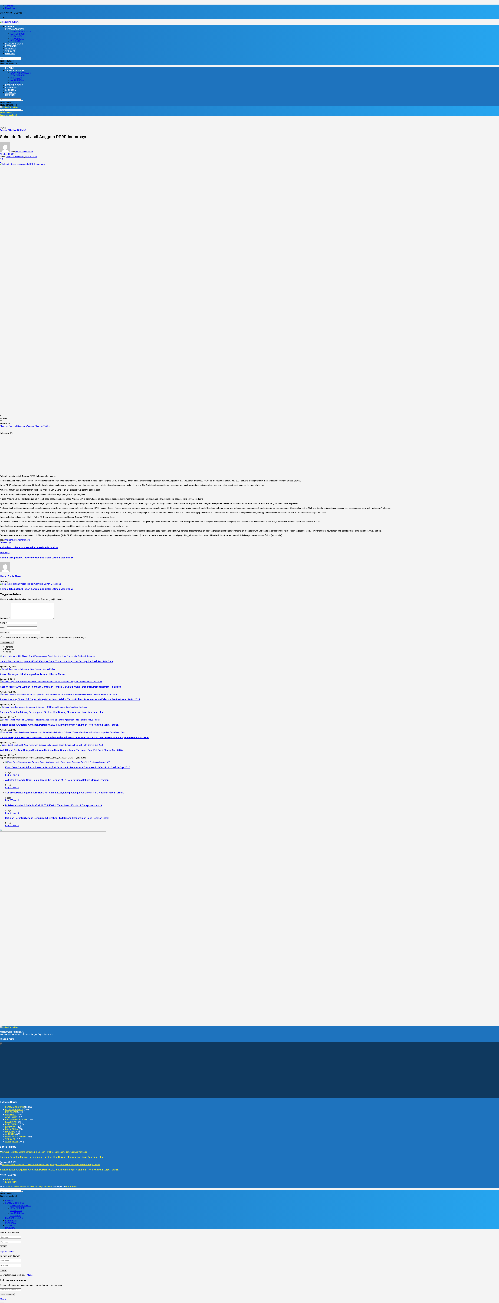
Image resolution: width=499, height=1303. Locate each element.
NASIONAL (10, 53)
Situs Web (4, 632)
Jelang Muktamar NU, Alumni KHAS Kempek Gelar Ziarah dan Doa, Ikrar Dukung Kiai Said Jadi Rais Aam (56, 661)
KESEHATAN (11, 46)
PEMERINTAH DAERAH (15, 1136)
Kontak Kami (11, 8)
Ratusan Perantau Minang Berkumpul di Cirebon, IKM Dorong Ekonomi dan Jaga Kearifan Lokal (51, 712)
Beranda (3, 130)
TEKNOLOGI (10, 51)
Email (3, 627)
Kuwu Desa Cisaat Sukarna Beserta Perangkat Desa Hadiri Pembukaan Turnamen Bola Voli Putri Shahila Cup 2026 (67, 767)
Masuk (30, 1275)
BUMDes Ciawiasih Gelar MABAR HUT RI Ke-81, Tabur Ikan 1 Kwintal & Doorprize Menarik (53, 805)
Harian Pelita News (24, 151)
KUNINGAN (15, 41)
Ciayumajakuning (12, 540)
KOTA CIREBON (17, 34)
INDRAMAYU (16, 36)
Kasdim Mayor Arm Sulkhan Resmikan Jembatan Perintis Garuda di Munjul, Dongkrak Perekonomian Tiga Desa (60, 686)
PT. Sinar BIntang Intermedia (39, 1186)
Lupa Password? (7, 1251)
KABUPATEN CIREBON (20, 31)
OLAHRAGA (10, 48)
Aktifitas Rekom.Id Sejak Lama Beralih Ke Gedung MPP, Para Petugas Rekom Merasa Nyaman (57, 780)
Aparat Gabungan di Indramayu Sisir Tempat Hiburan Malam (32, 674)
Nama (3, 623)
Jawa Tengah (11, 1117)
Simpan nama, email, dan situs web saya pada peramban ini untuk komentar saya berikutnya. (44, 637)
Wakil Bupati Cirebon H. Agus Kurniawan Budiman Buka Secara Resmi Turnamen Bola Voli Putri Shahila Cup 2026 (61, 750)
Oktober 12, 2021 (8, 154)
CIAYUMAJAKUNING (14, 29)
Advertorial (10, 6)
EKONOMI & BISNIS (14, 44)
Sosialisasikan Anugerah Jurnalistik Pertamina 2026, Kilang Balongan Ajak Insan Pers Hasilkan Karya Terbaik (59, 724)
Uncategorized (11, 1141)
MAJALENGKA (17, 39)
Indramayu (25, 540)
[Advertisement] (249, 454)
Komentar (5, 618)
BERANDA (9, 26)
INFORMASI (10, 1114)
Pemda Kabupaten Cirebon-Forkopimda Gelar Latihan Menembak (36, 589)
